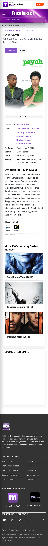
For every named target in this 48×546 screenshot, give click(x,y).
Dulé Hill (35, 129)
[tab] (11, 50)
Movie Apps (31, 461)
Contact (31, 530)
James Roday (22, 129)
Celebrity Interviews (9, 475)
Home (4, 25)
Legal (24, 530)
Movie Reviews (33, 475)
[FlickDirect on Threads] (28, 520)
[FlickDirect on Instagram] (12, 520)
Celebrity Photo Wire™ (10, 470)
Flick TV (30, 466)
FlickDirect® (34, 535)
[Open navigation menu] (3, 13)
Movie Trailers (32, 470)
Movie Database (13, 25)
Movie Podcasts (8, 461)
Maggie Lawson (23, 136)
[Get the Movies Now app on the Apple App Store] (24, 4)
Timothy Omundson (25, 132)
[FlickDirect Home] (24, 13)
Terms (4, 530)
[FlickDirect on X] (43, 520)
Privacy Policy (14, 530)
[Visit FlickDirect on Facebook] (36, 520)
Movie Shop (31, 480)
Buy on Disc (24, 117)
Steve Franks (22, 124)
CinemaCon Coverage (10, 466)
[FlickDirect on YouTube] (4, 520)
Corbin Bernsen (23, 144)
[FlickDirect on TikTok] (20, 520)
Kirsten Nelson (23, 140)
